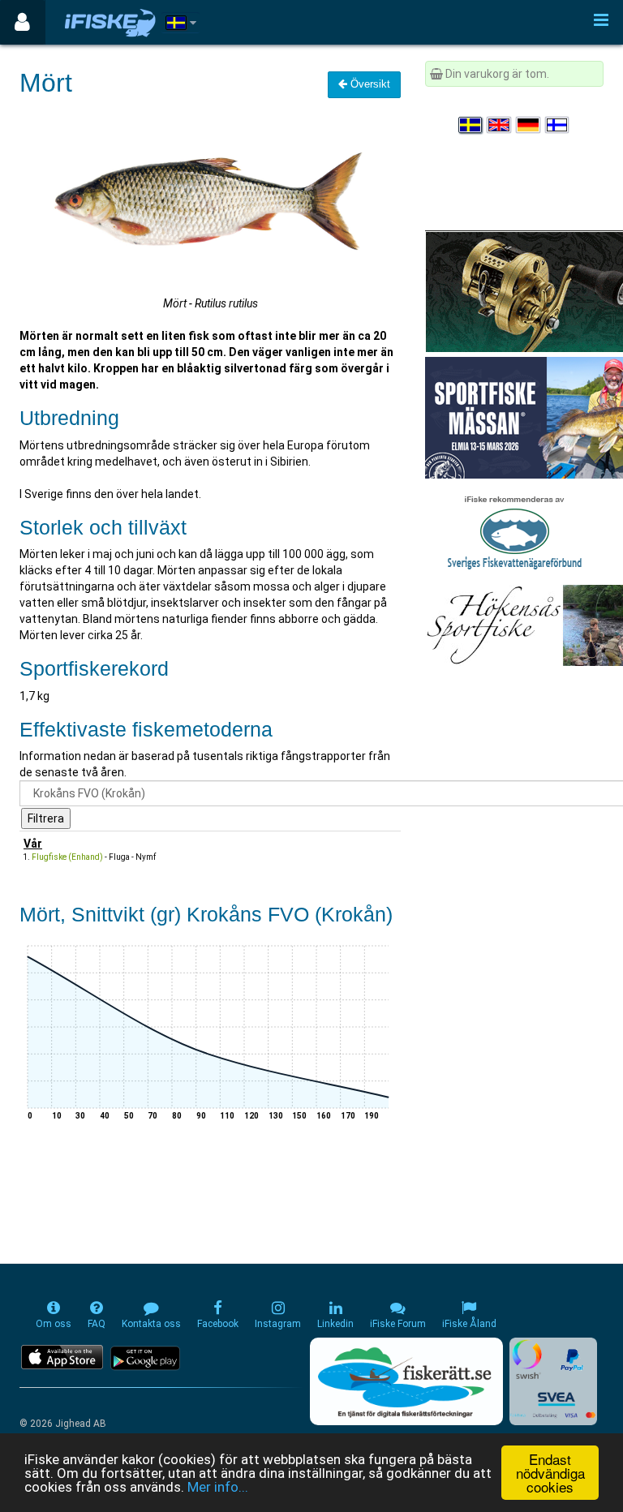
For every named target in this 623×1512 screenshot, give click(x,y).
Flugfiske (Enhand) (67, 857)
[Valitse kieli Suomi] (558, 124)
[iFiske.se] (110, 22)
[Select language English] (499, 124)
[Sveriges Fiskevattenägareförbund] (515, 530)
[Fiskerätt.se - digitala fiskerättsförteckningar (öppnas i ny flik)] (406, 1381)
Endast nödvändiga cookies (550, 1473)
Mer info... (217, 1487)
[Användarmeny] (22, 22)
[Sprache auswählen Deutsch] (529, 124)
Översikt (368, 84)
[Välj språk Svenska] (471, 124)
